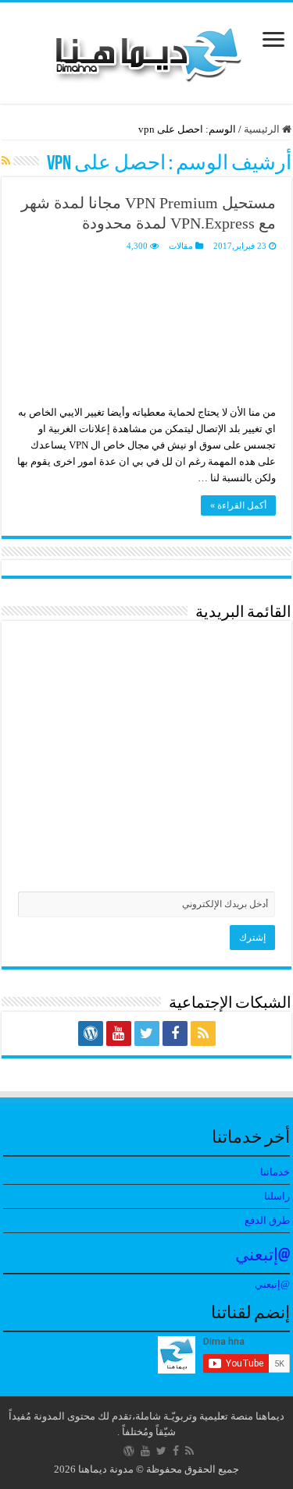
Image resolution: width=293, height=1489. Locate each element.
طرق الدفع (267, 1220)
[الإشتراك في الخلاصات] (6, 161)
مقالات (181, 245)
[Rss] (203, 1033)
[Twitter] (146, 1033)
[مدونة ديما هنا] (146, 49)
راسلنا (277, 1196)
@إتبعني (262, 1256)
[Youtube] (118, 1033)
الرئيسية (263, 129)
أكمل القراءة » (238, 505)
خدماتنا (275, 1172)
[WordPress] (90, 1033)
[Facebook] (175, 1033)
